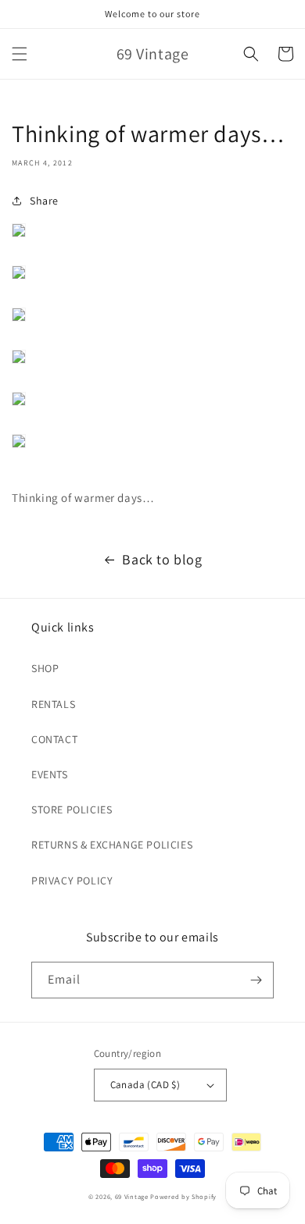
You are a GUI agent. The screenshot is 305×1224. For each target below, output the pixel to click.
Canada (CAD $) (145, 1084)
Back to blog (162, 559)
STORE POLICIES (71, 809)
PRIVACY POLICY (72, 881)
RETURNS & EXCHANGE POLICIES (111, 845)
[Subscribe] (256, 980)
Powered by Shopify (183, 1196)
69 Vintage (132, 1196)
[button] (19, 54)
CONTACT (54, 739)
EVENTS (49, 774)
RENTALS (53, 704)
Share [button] (44, 201)
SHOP (45, 668)
